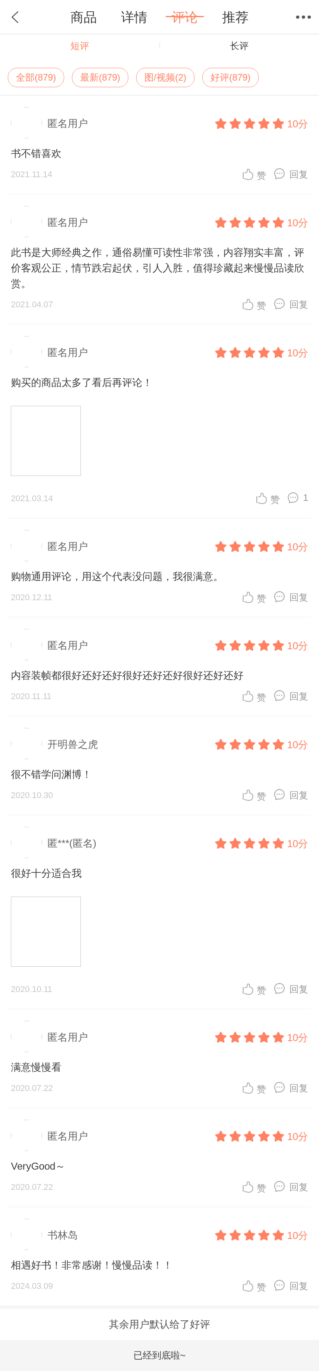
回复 (298, 174)
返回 (15, 17)
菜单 (303, 17)
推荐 (235, 17)
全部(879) (36, 77)
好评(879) (230, 77)
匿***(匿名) (71, 843)
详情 (134, 17)
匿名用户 (67, 123)
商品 (83, 17)
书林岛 (62, 1235)
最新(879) (100, 77)
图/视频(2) (165, 77)
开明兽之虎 (72, 744)
